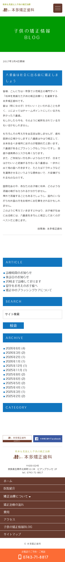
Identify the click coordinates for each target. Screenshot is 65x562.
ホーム (8, 481)
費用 (6, 512)
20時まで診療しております (23, 281)
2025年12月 (14, 365)
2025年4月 (13, 387)
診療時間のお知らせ (19, 272)
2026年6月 (13, 348)
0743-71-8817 (35, 472)
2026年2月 (13, 357)
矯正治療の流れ (14, 504)
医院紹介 (9, 488)
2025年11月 (14, 370)
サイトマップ (12, 534)
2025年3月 (13, 391)
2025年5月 (13, 383)
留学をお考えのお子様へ (22, 285)
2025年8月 (13, 374)
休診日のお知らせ (17, 277)
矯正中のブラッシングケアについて (29, 290)
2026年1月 (13, 361)
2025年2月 (13, 396)
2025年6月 (13, 378)
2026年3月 (13, 352)
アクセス (9, 519)
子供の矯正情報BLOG (18, 526)
